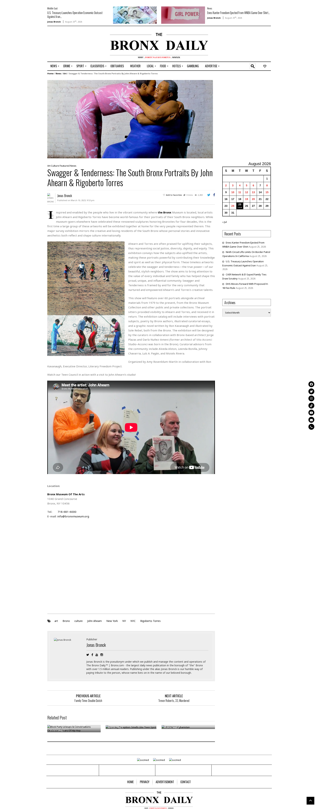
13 (253, 192)
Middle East (52, 8)
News (209, 8)
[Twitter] (311, 391)
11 (239, 192)
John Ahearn (94, 621)
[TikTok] (311, 405)
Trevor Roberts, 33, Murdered (173, 700)
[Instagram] (311, 398)
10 (232, 192)
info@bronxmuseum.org (73, 516)
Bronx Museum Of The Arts (66, 494)
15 (267, 192)
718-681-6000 (67, 512)
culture (78, 621)
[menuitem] (53, 66)
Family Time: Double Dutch (88, 700)
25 (239, 204)
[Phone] (311, 427)
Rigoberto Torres (150, 621)
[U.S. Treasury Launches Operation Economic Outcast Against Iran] (135, 14)
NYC (133, 621)
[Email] (311, 420)
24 (232, 205)
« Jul (224, 222)
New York (112, 621)
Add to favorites (174, 195)
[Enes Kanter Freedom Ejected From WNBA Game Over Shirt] (183, 14)
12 (246, 192)
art (56, 621)
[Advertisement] (68, 44)
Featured (65, 165)
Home (50, 73)
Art (65, 73)
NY (124, 621)
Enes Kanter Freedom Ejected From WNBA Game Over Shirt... (238, 13)
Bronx (66, 621)
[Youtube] (311, 413)
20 (253, 199)
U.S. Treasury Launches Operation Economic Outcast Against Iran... (75, 15)
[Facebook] (311, 384)
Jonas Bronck (54, 21)
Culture (55, 165)
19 (246, 199)
